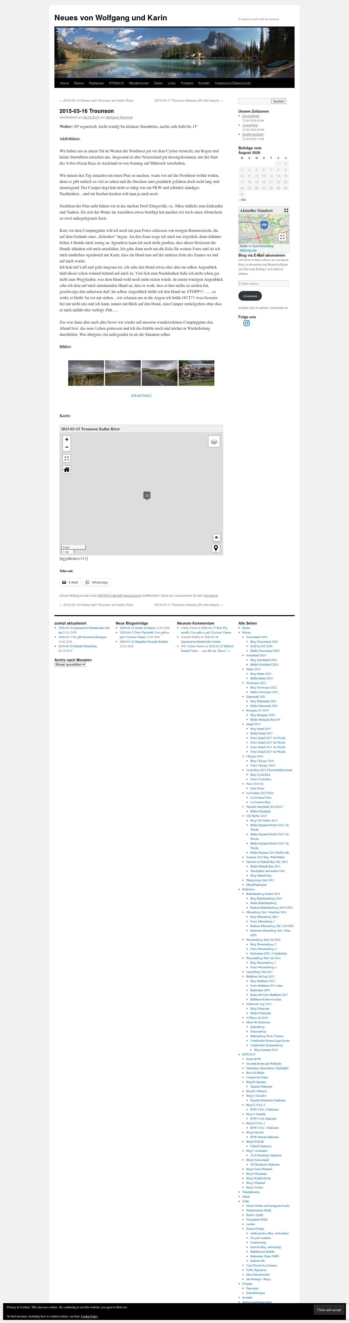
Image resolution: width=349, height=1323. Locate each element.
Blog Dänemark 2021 (263, 701)
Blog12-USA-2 (255, 1105)
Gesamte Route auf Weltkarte (263, 1063)
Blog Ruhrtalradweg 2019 (266, 898)
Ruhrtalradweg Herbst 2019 (263, 894)
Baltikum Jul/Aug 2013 (260, 976)
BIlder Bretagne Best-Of (265, 719)
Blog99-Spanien (256, 1082)
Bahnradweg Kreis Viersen (266, 1036)
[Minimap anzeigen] (216, 537)
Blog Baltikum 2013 (262, 981)
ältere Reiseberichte (258, 1274)
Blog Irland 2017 (260, 728)
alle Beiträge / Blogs (258, 1279)
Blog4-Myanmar (256, 1173)
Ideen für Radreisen (258, 1022)
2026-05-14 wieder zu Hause (137, 628)
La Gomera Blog (260, 802)
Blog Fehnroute (259, 1008)
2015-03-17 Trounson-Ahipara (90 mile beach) (189, 100)
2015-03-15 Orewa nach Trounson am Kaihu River (96, 100)
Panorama (252, 1288)
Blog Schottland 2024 (263, 660)
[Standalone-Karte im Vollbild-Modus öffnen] (286, 210)
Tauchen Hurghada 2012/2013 (264, 806)
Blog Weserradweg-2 (263, 944)
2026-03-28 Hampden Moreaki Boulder (144, 641)
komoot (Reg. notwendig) (266, 1247)
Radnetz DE (257, 1261)
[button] (147, 495)
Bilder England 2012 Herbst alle (269, 852)
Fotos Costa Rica (260, 779)
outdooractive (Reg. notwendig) (269, 1233)
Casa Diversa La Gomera (261, 1265)
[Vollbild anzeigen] (67, 458)
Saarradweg (257, 1027)
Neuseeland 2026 (256, 637)
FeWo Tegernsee (256, 1270)
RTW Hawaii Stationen (264, 1137)
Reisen (79, 83)
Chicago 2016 (254, 756)
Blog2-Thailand (255, 1183)
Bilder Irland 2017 (261, 733)
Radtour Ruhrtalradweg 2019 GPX (271, 907)
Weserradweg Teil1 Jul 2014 (263, 958)
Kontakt (204, 83)
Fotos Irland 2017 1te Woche (267, 738)
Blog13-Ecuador (256, 1095)
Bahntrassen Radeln (262, 1251)
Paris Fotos (257, 788)
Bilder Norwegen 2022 (264, 692)
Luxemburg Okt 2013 (259, 972)
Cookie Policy (89, 1316)
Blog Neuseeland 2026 (264, 641)
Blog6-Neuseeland (257, 1160)
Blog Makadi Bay (261, 875)
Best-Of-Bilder (255, 1072)
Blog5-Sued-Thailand (259, 1169)
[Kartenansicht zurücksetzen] (67, 469)
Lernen (250, 1224)
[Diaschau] (141, 395)
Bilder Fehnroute (260, 1013)
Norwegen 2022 (256, 683)
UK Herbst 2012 (256, 816)
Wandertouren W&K (258, 1210)
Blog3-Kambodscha (258, 1178)
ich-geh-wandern (260, 1238)
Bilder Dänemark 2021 (264, 706)
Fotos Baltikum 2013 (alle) (266, 985)
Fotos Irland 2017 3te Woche (267, 747)
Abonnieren (250, 296)
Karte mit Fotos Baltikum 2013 (269, 995)
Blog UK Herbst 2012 (263, 820)
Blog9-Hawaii (254, 1132)
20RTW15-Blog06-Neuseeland (119, 595)
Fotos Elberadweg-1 (262, 921)
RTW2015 (116, 83)
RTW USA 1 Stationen (264, 1128)
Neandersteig (258, 1242)
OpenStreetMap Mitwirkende (257, 248)
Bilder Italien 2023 (261, 678)
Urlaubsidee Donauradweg (266, 1045)
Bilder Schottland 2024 (264, 664)
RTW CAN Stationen (263, 1118)
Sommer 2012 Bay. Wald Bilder (265, 857)
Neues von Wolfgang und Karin (110, 17)
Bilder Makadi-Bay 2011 (265, 866)
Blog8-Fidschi (255, 1141)
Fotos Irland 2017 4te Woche (267, 751)
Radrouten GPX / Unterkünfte (268, 953)
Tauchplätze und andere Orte (267, 871)
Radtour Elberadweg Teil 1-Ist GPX (272, 926)
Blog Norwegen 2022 (263, 687)
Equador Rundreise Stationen (268, 1100)
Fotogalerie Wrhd (256, 1219)
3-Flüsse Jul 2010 (257, 1017)
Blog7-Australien (256, 1150)
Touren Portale (255, 1228)
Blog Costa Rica (260, 774)
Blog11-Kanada (255, 1114)
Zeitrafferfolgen (255, 1293)
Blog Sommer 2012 (266, 1050)
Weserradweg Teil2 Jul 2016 (263, 939)
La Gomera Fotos (261, 797)
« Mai (242, 199)
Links (172, 83)
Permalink (211, 595)
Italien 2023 (253, 669)
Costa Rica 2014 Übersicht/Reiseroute (269, 770)
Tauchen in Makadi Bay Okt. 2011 (267, 861)
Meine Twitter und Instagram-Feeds (267, 1205)
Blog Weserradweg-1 (263, 962)
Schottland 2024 (256, 655)
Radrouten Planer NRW (264, 1256)
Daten (158, 83)
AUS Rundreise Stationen (266, 1155)
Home (64, 83)
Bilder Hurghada (260, 811)
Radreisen (96, 83)
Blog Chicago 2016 (262, 761)
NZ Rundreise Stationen (265, 1164)
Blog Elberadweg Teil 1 (264, 917)
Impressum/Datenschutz (233, 83)
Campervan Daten (257, 1077)
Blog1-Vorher (254, 1187)
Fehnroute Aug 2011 (259, 1004)
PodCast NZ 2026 (261, 646)
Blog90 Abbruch (256, 1091)
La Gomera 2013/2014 (260, 793)
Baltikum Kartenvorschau (265, 999)
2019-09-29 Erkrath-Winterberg (78, 646)
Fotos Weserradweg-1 (263, 967)
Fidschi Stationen (260, 1146)
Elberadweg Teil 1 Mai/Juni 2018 (266, 912)
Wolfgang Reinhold (119, 117)
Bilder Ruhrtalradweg (263, 903)
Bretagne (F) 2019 (257, 710)
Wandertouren (139, 83)
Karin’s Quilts (254, 1215)
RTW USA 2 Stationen (264, 1109)
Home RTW (253, 1059)
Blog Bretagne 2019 (262, 715)
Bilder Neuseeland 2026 (265, 651)
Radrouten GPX (260, 990)
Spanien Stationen (261, 1086)
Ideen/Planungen (256, 884)
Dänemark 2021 (256, 696)
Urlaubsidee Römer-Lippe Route (269, 1040)
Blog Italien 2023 (260, 673)
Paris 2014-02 (254, 784)
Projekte (187, 83)
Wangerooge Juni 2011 (260, 880)
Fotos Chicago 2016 (262, 765)
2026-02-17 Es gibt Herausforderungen (82, 637)
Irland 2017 (253, 724)
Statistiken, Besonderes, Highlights (267, 1068)
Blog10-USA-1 (255, 1123)
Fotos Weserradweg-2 (263, 949)
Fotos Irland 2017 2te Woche (267, 742)
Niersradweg (258, 1031)
